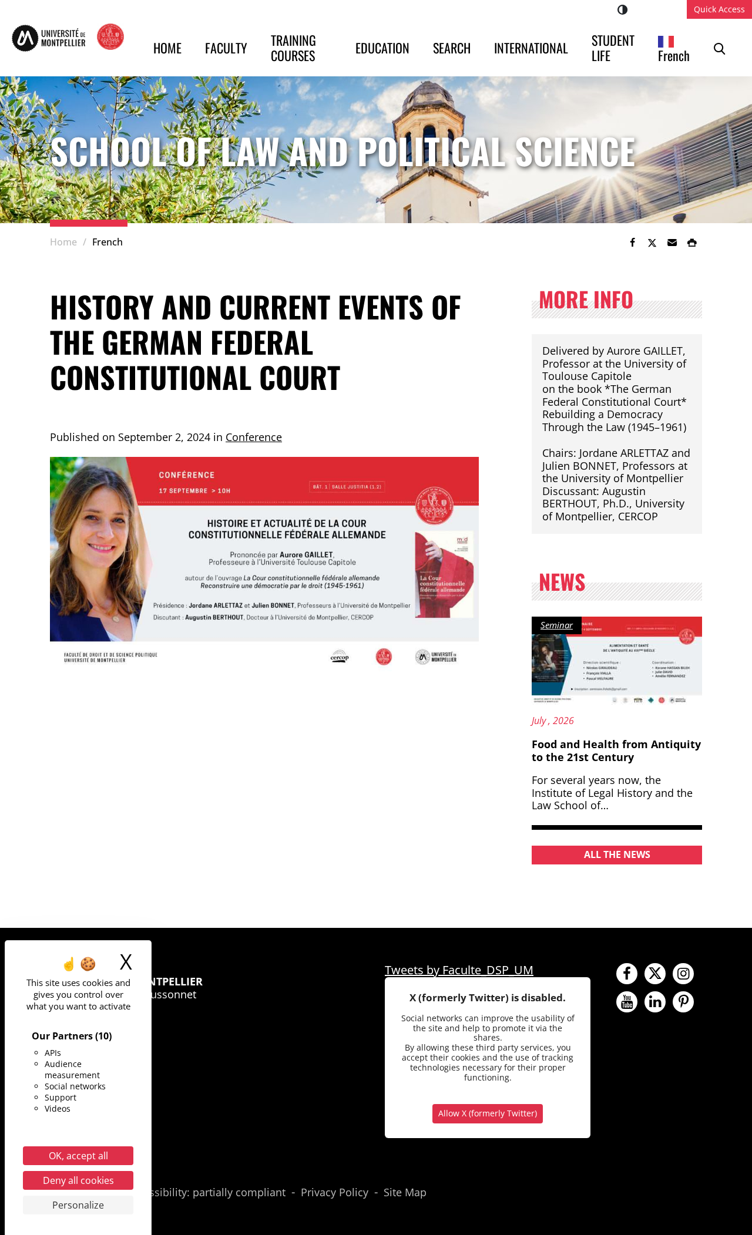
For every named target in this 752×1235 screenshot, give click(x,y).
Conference (254, 437)
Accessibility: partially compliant (206, 1192)
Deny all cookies (78, 1180)
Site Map (405, 1192)
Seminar (556, 625)
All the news (617, 854)
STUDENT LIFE (614, 48)
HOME (167, 47)
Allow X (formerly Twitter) (487, 1113)
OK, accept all (78, 1155)
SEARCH (452, 47)
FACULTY (226, 47)
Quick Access (719, 9)
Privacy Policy (334, 1192)
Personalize (78, 1205)
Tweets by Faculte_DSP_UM (459, 970)
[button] (672, 243)
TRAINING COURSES (295, 48)
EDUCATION (382, 47)
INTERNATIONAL (531, 47)
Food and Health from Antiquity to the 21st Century (616, 750)
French (674, 55)
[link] (632, 243)
